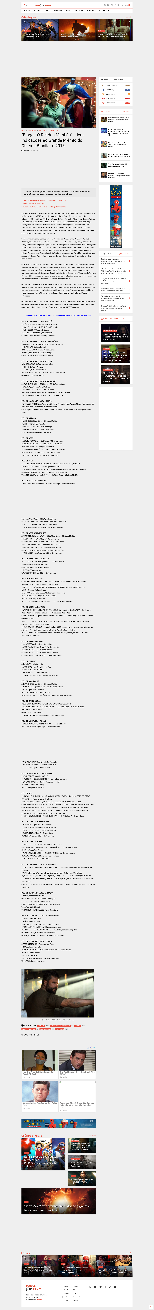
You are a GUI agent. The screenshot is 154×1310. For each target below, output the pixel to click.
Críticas (76, 1293)
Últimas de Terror (110, 319)
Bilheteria (76, 1290)
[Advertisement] (77, 59)
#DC (25, 31)
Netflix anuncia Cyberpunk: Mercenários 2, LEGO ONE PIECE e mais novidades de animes (40, 1161)
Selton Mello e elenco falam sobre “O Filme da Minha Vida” (44, 200)
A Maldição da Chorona (110, 330)
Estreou (68, 10)
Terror (26, 1202)
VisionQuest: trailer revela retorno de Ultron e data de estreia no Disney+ (119, 119)
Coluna (26, 1264)
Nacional (42, 130)
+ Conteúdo (103, 10)
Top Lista (100, 1264)
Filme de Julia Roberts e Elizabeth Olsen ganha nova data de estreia (119, 175)
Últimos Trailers (33, 1136)
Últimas (106, 112)
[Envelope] (115, 1287)
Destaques (30, 17)
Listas (27, 1253)
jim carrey (106, 348)
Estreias (66, 1293)
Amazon (73, 1176)
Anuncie (75, 1300)
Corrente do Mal (108, 369)
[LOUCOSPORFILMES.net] (42, 5)
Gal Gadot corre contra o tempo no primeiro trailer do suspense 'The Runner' (82, 1181)
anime (26, 1153)
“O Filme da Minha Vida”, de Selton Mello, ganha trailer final (44, 207)
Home (27, 10)
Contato (66, 1300)
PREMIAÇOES (53, 130)
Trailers (80, 10)
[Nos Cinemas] (58, 1127)
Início (23, 130)
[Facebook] (108, 5)
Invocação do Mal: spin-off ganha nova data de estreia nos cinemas (115, 337)
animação (101, 28)
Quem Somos (66, 1297)
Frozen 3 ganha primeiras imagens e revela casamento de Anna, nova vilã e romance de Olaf (113, 34)
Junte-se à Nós (75, 1297)
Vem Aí (66, 1290)
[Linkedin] (122, 5)
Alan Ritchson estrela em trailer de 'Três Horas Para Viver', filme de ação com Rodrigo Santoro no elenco (80, 1146)
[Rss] (118, 5)
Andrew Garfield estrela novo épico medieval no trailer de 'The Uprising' (81, 1164)
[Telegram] (105, 5)
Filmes (58, 10)
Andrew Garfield (75, 1159)
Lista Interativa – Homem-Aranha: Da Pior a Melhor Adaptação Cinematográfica (39, 1270)
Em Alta (91, 10)
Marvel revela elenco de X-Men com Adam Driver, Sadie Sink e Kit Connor (119, 145)
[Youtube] (112, 5)
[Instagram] (115, 5)
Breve (37, 10)
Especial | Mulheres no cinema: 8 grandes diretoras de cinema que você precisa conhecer (113, 1270)
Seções (46, 10)
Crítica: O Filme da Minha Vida (34, 204)
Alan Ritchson (75, 1140)
